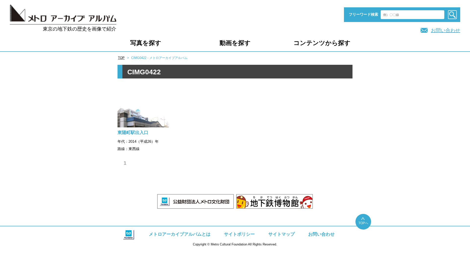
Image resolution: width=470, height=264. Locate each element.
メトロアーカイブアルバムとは (180, 234)
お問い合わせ (445, 30)
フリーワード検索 (363, 14)
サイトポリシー (239, 234)
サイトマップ (281, 234)
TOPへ (363, 223)
